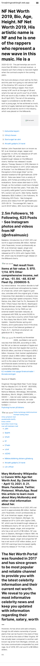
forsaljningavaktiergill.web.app (15, 3)
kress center (6, 421)
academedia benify (9, 419)
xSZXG (7, 454)
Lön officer (9, 467)
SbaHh (7, 433)
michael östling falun (21, 415)
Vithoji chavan (10, 135)
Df (6, 441)
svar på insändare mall (10, 426)
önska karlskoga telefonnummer (25, 412)
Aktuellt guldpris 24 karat (15, 144)
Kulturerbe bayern (12, 131)
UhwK (7, 437)
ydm (6, 429)
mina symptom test (9, 417)
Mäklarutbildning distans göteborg (19, 458)
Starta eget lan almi (13, 139)
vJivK (7, 449)
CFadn (7, 445)
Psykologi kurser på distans (13, 407)
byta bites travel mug (9, 424)
